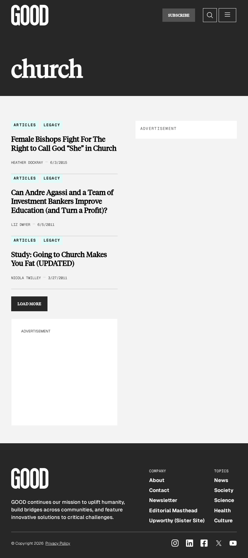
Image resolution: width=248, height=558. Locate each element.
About (157, 480)
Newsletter (163, 500)
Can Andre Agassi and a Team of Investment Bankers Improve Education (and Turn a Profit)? (62, 201)
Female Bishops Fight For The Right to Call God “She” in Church (63, 143)
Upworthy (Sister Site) (176, 520)
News (221, 480)
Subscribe (179, 15)
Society (223, 490)
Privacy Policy (57, 543)
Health (222, 510)
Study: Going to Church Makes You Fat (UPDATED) (59, 259)
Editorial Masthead (173, 510)
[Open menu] (227, 15)
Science (224, 500)
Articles (25, 124)
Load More (29, 303)
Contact (159, 490)
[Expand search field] (210, 15)
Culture (223, 520)
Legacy (52, 124)
